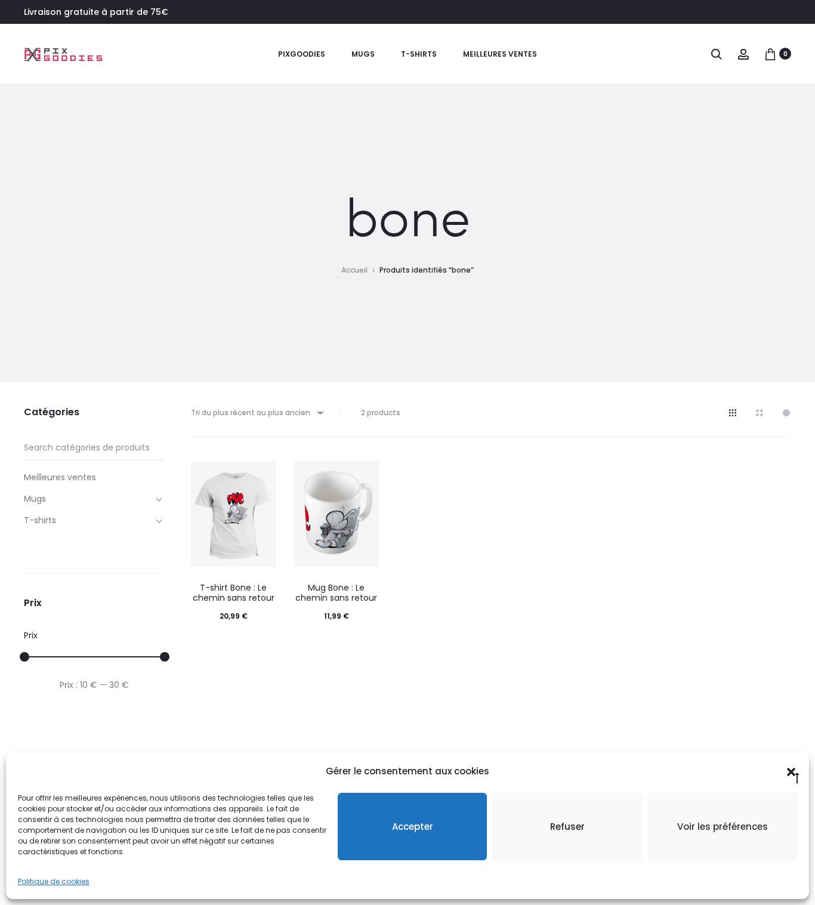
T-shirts (419, 54)
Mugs (363, 54)
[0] (770, 54)
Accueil (354, 270)
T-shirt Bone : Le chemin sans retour (233, 593)
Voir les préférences (722, 826)
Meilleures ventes (500, 54)
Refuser (567, 826)
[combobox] (256, 412)
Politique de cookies (53, 881)
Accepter (412, 826)
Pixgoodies (301, 54)
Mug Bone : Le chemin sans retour (336, 593)
